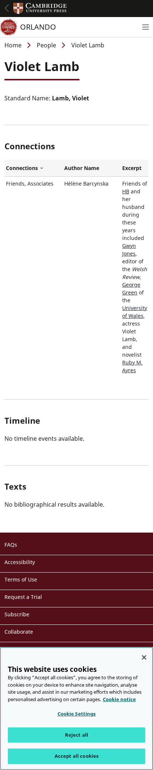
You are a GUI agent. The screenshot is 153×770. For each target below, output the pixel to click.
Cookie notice (119, 699)
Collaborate (18, 631)
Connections (33, 168)
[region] (76, 708)
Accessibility (19, 562)
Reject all (76, 734)
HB (125, 191)
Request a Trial (23, 596)
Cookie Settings (77, 713)
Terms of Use (20, 579)
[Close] (144, 657)
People (46, 45)
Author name (81, 167)
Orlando (38, 27)
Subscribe (16, 614)
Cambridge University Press (40, 8)
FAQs (10, 544)
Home (13, 45)
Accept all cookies (76, 756)
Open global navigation (6, 8)
